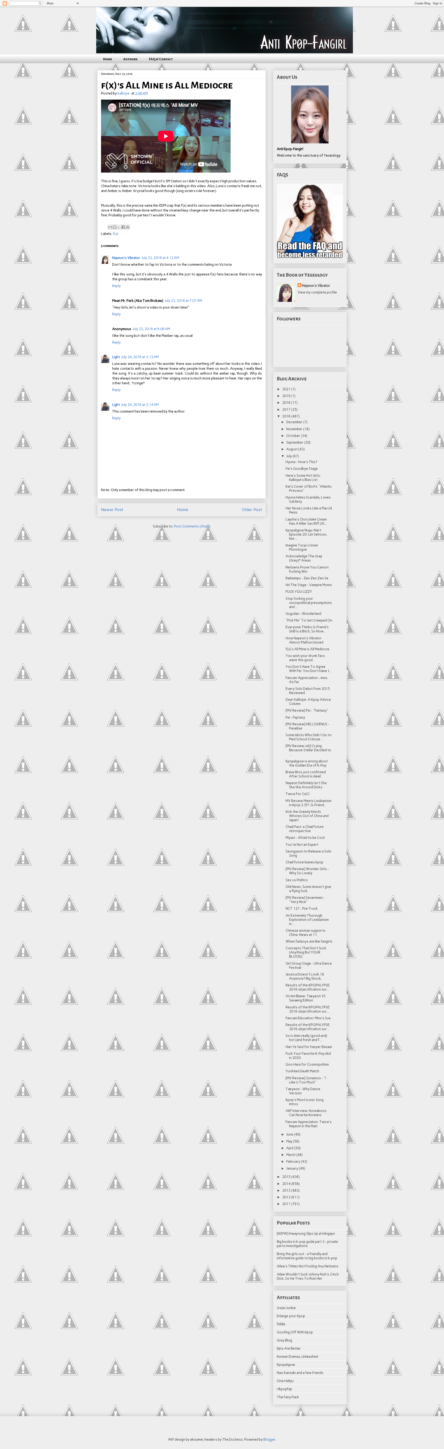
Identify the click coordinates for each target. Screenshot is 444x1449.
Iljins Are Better (289, 1348)
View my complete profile (317, 292)
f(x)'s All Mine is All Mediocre (307, 649)
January (292, 1168)
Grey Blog (284, 1340)
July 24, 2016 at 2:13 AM (140, 357)
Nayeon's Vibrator (126, 258)
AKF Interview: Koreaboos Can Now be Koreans (306, 1113)
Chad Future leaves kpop (304, 862)
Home (107, 59)
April (290, 1148)
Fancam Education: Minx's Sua (308, 1018)
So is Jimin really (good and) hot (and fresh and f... (306, 1038)
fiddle (281, 1324)
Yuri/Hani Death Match (302, 1071)
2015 (286, 1177)
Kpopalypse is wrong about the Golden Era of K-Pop (307, 763)
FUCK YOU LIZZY (299, 592)
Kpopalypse (286, 1365)
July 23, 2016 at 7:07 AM (183, 301)
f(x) (115, 234)
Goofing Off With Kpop (295, 1332)
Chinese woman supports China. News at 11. (305, 932)
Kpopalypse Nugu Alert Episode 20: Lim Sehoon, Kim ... (306, 534)
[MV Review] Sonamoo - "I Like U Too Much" (306, 1080)
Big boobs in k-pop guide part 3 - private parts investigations (307, 1244)
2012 (286, 1197)
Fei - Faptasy (295, 717)
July (289, 456)
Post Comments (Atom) (192, 526)
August (292, 449)
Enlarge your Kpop (291, 1316)
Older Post (252, 509)
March (291, 1155)
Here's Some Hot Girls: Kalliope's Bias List (303, 478)
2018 (286, 403)
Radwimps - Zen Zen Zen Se (307, 578)
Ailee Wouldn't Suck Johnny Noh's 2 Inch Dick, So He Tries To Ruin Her (308, 1276)
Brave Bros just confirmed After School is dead (306, 774)
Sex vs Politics (297, 880)
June (290, 1134)
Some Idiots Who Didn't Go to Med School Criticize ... (309, 737)
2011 (286, 1204)
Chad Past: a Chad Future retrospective (305, 829)
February (293, 1161)
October (293, 436)
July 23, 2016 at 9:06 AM (151, 329)
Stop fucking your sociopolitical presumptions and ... (309, 603)
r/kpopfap (284, 1389)
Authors (130, 59)
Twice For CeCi (297, 794)
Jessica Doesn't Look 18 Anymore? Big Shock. (305, 976)
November (294, 429)
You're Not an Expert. (302, 845)
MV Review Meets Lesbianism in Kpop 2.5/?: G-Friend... (308, 803)
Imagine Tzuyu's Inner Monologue (302, 547)
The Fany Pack (288, 1397)
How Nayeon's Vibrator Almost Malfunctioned (304, 640)
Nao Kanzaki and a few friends (300, 1373)
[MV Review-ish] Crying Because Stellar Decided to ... (308, 750)
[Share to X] (119, 227)
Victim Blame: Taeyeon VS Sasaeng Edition (306, 998)
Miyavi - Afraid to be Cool (305, 838)
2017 (286, 409)
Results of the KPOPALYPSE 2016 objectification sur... (308, 987)
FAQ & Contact (161, 59)
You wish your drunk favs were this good (305, 658)
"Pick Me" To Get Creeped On (309, 620)
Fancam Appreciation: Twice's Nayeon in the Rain (309, 1124)
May (289, 1141)
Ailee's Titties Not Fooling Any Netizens (307, 1266)
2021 (286, 389)
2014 (286, 1184)
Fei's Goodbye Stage (302, 469)
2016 (286, 416)
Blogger (269, 1439)
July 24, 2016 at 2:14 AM (140, 405)
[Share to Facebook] (123, 227)
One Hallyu (285, 1381)
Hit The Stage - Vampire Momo (309, 585)
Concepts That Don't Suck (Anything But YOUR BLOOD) (306, 952)
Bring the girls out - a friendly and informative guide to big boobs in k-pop (307, 1256)
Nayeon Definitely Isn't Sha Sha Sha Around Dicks (306, 785)
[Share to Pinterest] (127, 227)
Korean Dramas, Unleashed (297, 1356)
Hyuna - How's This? (301, 462)
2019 (286, 396)
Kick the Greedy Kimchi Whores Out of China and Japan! (307, 816)
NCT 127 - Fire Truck (302, 908)
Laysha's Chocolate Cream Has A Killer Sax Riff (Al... (306, 521)
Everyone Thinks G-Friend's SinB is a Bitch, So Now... (307, 629)
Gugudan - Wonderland (303, 614)
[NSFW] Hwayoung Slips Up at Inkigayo (306, 1233)
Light (116, 357)
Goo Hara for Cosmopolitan (307, 1064)
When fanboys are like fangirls (309, 941)
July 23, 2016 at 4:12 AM (160, 258)
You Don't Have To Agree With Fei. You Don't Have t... (309, 669)
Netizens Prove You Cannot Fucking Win (307, 569)
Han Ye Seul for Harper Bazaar (309, 1047)
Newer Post (112, 509)
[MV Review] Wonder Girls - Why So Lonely (307, 871)
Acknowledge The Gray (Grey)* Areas (304, 558)
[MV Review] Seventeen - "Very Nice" (305, 900)
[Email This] (110, 227)
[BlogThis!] (114, 227)
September (295, 442)
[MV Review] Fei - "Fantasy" (307, 710)
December (294, 422)
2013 (286, 1190)
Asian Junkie (286, 1308)
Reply (116, 286)
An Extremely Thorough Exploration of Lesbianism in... (307, 919)
